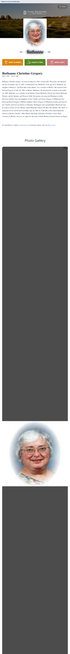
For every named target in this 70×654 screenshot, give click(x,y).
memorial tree (24, 125)
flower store (51, 125)
